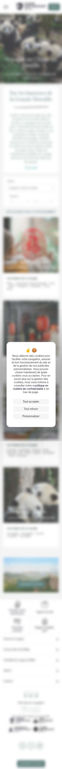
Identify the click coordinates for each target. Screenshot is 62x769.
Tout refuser (31, 408)
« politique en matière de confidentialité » (30, 387)
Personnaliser (30, 416)
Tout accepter (31, 401)
